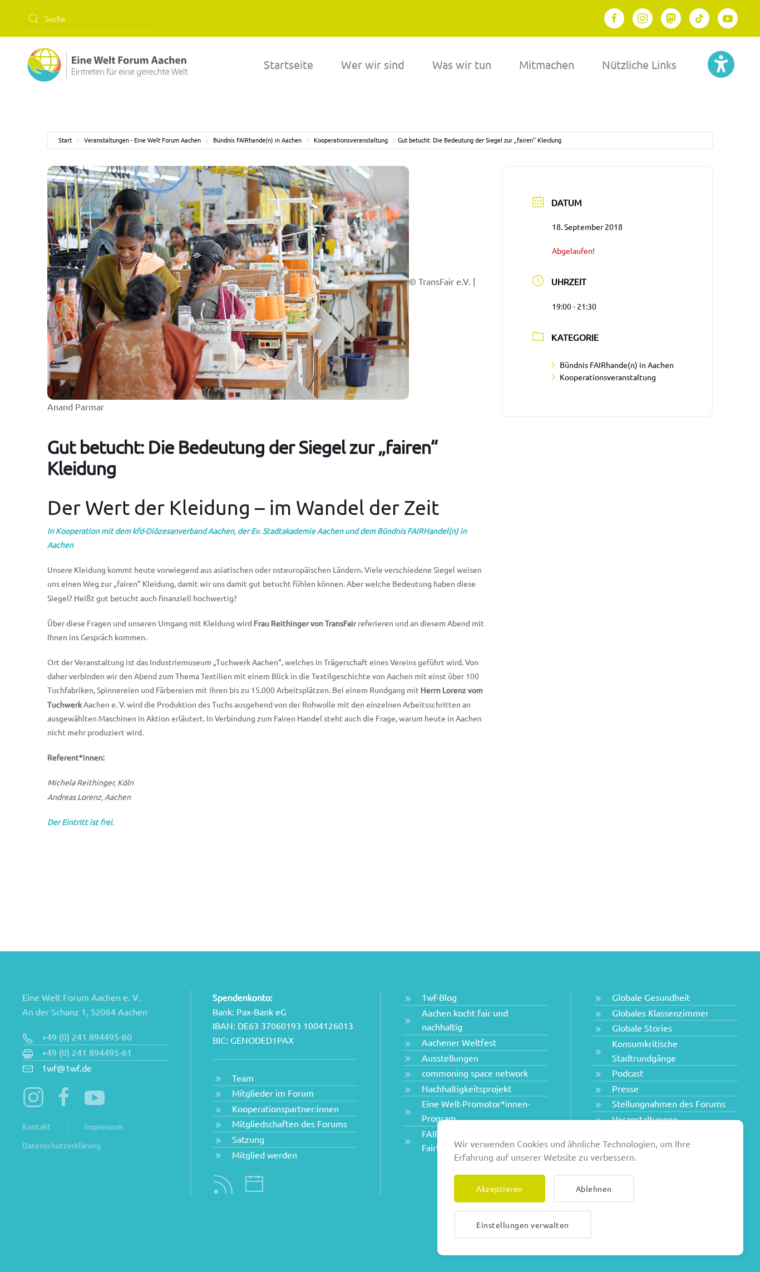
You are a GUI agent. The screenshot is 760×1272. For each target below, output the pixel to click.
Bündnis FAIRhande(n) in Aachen (257, 139)
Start (65, 139)
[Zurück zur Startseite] (105, 64)
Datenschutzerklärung (61, 1145)
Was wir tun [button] (461, 64)
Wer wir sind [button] (372, 64)
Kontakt (36, 1126)
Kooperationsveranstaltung (351, 139)
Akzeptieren (499, 1188)
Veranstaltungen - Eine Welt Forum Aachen (142, 139)
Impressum (104, 1126)
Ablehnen (594, 1188)
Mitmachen (546, 64)
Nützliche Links (639, 64)
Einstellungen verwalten (522, 1225)
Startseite (288, 64)
